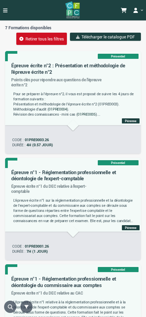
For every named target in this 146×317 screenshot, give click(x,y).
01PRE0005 (86, 114)
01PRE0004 (58, 109)
